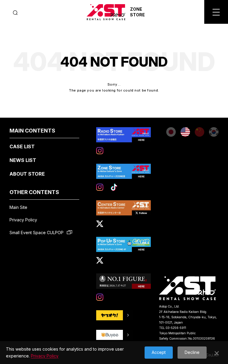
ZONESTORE (137, 12)
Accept (159, 352)
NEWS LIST (23, 160)
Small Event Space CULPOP (37, 232)
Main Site (18, 207)
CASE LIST (22, 146)
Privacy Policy (23, 219)
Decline (192, 352)
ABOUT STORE (27, 174)
